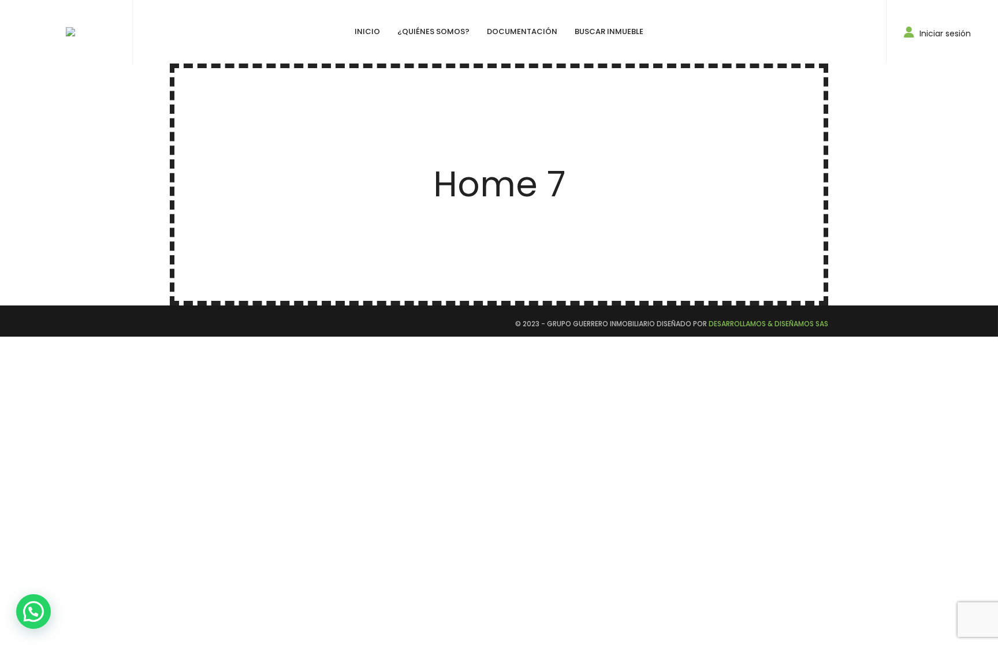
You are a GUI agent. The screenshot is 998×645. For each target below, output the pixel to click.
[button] (33, 611)
